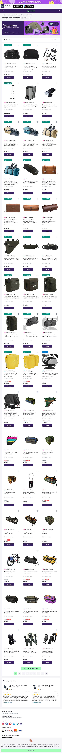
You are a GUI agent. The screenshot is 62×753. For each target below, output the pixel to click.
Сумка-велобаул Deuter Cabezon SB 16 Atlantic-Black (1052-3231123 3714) (30, 144)
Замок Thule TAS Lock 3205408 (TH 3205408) (29, 493)
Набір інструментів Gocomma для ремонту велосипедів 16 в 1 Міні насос (49, 68)
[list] (3, 724)
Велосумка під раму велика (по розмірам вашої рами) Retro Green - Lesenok (49, 415)
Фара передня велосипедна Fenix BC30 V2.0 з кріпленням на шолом (49, 106)
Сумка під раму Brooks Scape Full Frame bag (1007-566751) (11, 259)
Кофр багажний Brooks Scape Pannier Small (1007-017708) (49, 297)
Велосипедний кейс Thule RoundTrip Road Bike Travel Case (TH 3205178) (30, 68)
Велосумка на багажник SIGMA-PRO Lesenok (29, 414)
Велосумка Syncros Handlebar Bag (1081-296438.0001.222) (49, 335)
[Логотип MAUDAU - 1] (31, 11)
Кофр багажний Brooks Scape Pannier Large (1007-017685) (11, 335)
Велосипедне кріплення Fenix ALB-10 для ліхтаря (11, 652)
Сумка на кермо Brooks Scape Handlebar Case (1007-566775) (31, 297)
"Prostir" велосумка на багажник (47, 453)
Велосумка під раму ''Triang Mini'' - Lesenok (11, 453)
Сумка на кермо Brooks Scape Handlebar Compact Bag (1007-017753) (12, 298)
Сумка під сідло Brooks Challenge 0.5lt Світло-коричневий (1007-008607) (30, 221)
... (42, 673)
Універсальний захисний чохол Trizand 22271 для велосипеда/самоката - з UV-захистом (11, 415)
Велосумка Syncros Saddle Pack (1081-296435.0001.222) (30, 335)
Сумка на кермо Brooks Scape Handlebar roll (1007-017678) (49, 259)
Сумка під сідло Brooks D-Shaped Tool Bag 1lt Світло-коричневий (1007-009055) (49, 183)
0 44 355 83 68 (7, 716)
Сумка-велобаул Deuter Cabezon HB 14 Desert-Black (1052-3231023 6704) (49, 144)
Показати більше (7, 702)
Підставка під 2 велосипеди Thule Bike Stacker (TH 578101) (11, 106)
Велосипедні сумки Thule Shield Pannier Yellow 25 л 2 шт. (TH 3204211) (11, 375)
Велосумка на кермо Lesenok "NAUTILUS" (30, 453)
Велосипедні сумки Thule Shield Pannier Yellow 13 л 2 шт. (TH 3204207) (30, 375)
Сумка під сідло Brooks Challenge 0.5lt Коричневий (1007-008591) (49, 221)
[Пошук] (59, 10)
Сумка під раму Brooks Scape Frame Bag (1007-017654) (30, 259)
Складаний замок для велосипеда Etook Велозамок (30, 652)
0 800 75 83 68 (7, 712)
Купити (9, 77)
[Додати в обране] (18, 45)
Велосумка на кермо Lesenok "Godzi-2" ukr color (49, 493)
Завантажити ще (32, 668)
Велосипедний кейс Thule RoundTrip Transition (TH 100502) (10, 68)
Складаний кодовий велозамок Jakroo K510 (48, 652)
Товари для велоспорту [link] (26, 15)
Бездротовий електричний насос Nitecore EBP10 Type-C (30, 105)
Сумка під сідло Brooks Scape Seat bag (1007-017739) (30, 182)
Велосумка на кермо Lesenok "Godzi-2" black (30, 572)
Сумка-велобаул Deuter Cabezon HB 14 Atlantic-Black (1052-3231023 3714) (11, 183)
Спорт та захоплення (13, 15)
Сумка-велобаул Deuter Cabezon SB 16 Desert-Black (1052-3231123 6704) (11, 144)
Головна (4, 15)
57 (46, 673)
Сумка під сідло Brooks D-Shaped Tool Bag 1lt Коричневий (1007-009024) (11, 221)
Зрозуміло (31, 750)
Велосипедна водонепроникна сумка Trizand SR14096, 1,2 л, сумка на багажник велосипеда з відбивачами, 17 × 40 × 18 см (50, 375)
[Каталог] (2, 10)
